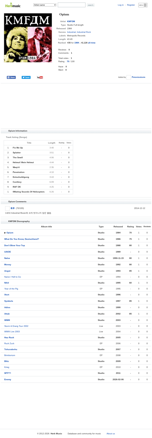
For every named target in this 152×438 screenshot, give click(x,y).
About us (111, 433)
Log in (121, 5)
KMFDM (71, 21)
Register (131, 5)
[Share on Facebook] (11, 77)
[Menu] (142, 5)
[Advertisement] (76, 106)
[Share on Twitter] (26, 77)
